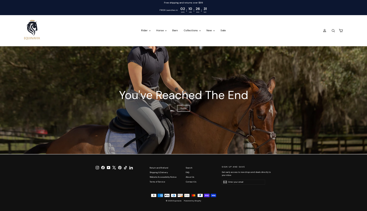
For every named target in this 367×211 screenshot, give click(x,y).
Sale (223, 30)
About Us (190, 177)
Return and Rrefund (159, 168)
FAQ (187, 172)
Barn (175, 30)
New (210, 30)
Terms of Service (157, 182)
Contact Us (191, 182)
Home (184, 108)
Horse (160, 30)
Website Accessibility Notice (163, 177)
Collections (191, 30)
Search (189, 168)
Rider (144, 30)
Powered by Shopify (192, 201)
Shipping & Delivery (159, 172)
